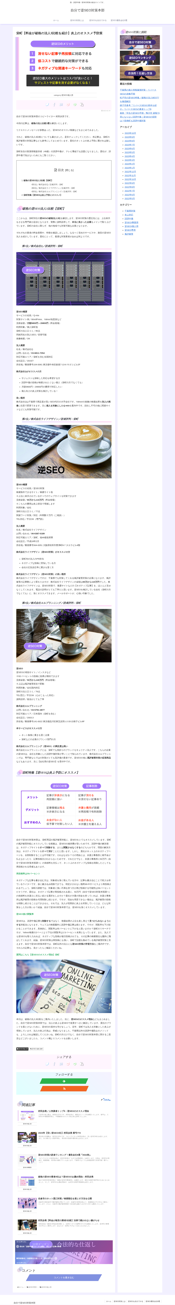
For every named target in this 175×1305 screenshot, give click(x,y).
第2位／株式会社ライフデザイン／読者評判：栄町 (53, 188)
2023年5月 (130, 152)
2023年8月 (130, 141)
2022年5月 (130, 198)
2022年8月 (130, 187)
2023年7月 (130, 144)
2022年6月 (130, 194)
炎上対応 (129, 215)
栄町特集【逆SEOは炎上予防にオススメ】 (43, 195)
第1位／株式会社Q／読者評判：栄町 (47, 184)
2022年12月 (130, 171)
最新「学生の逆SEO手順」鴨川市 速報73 (140, 113)
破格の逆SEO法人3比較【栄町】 (38, 180)
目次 (61, 170)
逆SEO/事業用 (131, 222)
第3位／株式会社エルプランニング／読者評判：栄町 (54, 191)
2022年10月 (130, 179)
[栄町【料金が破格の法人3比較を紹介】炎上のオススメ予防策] (61, 104)
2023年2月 (130, 164)
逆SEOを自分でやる (135, 1301)
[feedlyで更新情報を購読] (64, 1081)
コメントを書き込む (64, 1277)
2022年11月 (130, 175)
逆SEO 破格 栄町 (37, 1049)
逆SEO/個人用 (23, 1049)
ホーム (108, 1301)
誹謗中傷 (129, 218)
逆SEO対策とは (119, 1301)
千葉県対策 (130, 211)
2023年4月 (130, 156)
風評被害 (129, 234)
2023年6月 (130, 148)
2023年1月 (130, 168)
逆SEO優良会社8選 (153, 1301)
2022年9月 (130, 183)
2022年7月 (130, 191)
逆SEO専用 (130, 230)
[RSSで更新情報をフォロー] (64, 1088)
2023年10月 (130, 133)
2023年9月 (130, 137)
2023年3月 (130, 160)
